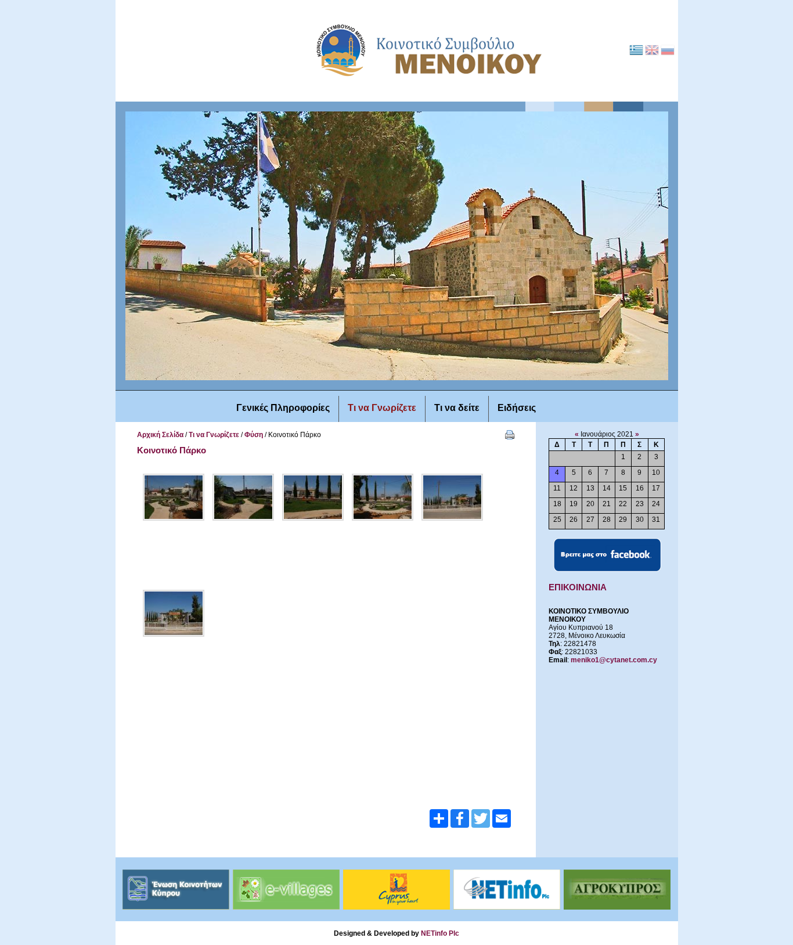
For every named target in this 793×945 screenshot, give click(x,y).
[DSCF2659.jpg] (382, 497)
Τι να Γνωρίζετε (214, 435)
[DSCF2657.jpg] (452, 497)
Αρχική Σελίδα (160, 435)
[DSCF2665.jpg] (173, 497)
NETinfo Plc (440, 933)
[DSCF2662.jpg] (313, 497)
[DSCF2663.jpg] (243, 497)
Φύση (253, 435)
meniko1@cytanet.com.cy (614, 660)
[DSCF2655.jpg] (173, 613)
